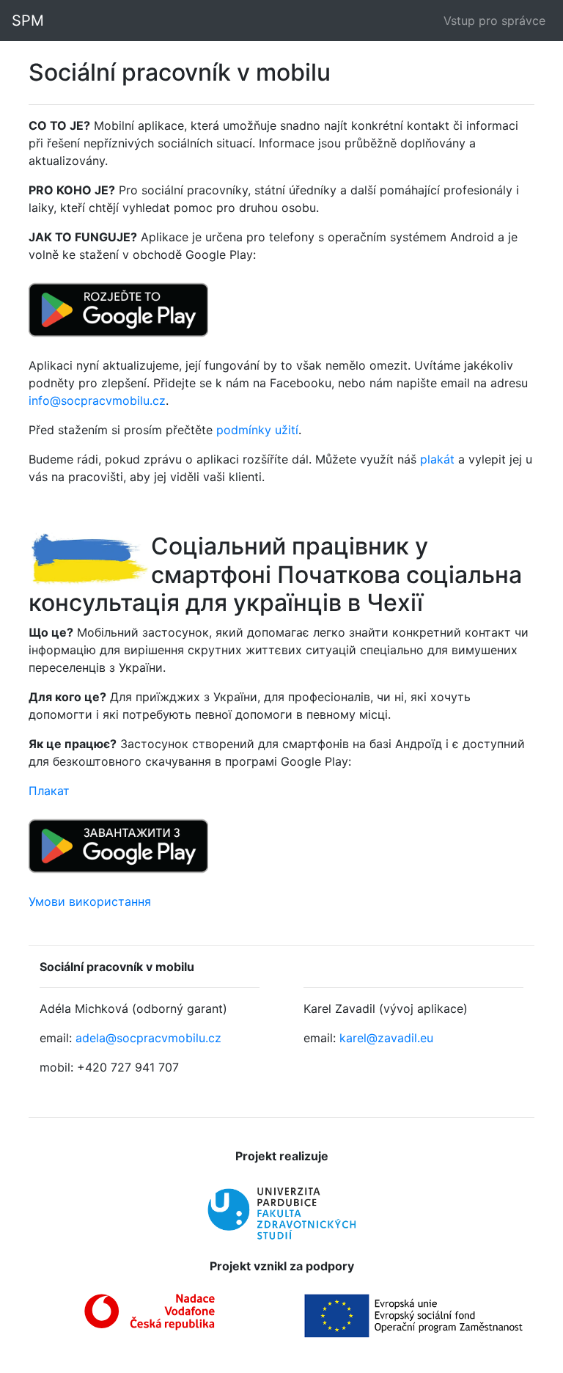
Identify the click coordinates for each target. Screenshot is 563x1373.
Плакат (49, 790)
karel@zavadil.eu (386, 1037)
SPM (28, 20)
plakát (437, 459)
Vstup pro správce (494, 20)
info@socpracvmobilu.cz (97, 400)
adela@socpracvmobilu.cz (148, 1037)
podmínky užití (257, 429)
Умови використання (90, 901)
